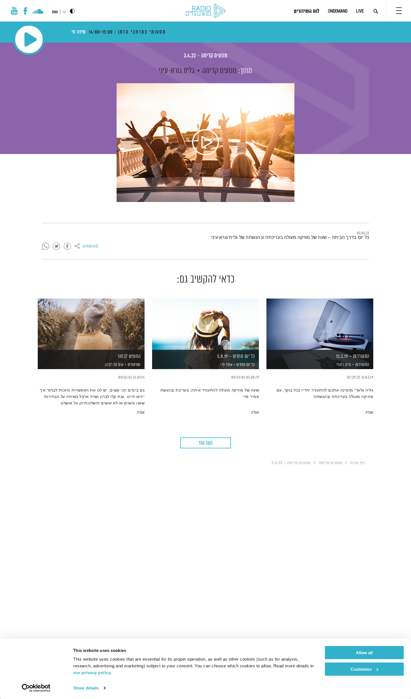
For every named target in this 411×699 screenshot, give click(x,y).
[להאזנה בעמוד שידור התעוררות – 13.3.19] (319, 324)
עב (64, 12)
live (360, 11)
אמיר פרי (226, 365)
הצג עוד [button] (205, 443)
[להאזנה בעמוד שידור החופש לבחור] (91, 324)
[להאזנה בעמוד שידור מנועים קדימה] (205, 142)
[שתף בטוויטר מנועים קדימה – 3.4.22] (56, 246)
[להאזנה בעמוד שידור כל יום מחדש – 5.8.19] (205, 324)
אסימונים (134, 364)
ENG (55, 12)
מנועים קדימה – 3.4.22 (205, 55)
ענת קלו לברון (114, 365)
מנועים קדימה (219, 70)
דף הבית (357, 462)
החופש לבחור (129, 356)
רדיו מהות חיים (205, 11)
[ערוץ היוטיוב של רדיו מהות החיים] (14, 10)
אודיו (369, 412)
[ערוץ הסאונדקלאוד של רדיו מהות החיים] (37, 12)
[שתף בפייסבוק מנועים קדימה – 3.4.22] (67, 246)
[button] (399, 10)
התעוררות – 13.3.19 (352, 356)
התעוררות (362, 364)
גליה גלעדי (343, 365)
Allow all (364, 652)
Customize (361, 669)
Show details (86, 688)
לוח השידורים (306, 11)
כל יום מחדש (246, 364)
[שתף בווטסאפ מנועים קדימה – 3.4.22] (45, 246)
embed (90, 246)
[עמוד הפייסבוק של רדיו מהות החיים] (25, 11)
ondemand (338, 11)
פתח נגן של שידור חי (28, 39)
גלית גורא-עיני (176, 70)
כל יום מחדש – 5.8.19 (236, 356)
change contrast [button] (72, 11)
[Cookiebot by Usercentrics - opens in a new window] (36, 688)
